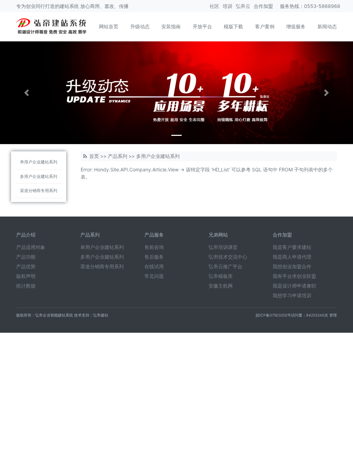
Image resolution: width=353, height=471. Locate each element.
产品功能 (26, 257)
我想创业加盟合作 (292, 266)
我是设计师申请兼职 (294, 286)
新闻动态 (327, 26)
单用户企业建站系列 (38, 161)
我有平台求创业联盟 (294, 276)
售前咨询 (154, 247)
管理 (333, 315)
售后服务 (154, 257)
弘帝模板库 (221, 276)
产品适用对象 (30, 247)
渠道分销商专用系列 (38, 190)
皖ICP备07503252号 (273, 315)
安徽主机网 (221, 286)
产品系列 (117, 156)
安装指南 (171, 26)
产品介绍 (26, 235)
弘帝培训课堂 (223, 247)
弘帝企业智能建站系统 (54, 315)
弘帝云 (243, 6)
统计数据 (26, 286)
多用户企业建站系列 (38, 176)
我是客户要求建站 (292, 247)
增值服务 (295, 26)
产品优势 (26, 266)
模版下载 (233, 26)
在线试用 (154, 266)
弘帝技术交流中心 (228, 257)
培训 (227, 6)
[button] (26, 92)
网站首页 (108, 26)
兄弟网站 (218, 235)
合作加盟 (263, 6)
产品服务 (154, 235)
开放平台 (202, 26)
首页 (94, 156)
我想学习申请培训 (292, 295)
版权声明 (26, 276)
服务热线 (289, 6)
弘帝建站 (100, 315)
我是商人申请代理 (292, 257)
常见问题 (154, 276)
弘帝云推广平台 (225, 266)
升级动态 (140, 26)
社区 (214, 6)
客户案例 (264, 26)
